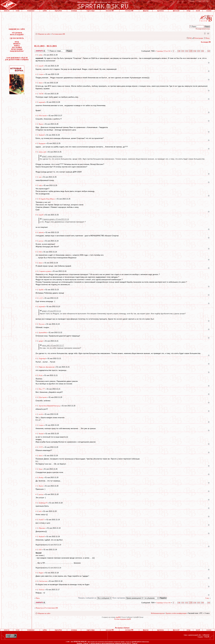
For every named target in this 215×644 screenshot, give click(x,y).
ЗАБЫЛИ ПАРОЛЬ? (17, 51)
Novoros (42, 324)
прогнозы (160, 11)
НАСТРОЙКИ (17, 47)
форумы (145, 11)
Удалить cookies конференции (176, 613)
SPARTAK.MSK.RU (80, 642)
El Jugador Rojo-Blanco (47, 199)
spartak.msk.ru (137, 642)
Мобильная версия (204, 33)
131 (182, 51)
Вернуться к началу (208, 62)
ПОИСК (17, 45)
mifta (40, 55)
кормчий (42, 102)
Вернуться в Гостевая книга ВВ (47, 608)
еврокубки (58, 11)
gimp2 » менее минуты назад (52, 156)
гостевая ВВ (129, 11)
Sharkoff (42, 135)
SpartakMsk (43, 332)
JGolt (40, 375)
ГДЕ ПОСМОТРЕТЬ (17, 38)
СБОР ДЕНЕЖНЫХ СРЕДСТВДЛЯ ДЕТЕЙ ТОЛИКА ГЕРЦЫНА (17, 59)
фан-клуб (176, 11)
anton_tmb (42, 152)
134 (194, 51)
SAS (40, 252)
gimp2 (41, 341)
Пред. (38, 598)
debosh (41, 232)
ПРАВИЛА (16, 44)
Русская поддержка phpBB (122, 619)
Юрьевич (42, 528)
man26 (41, 66)
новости (6, 11)
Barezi (41, 124)
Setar (40, 469)
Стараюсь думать (45, 271)
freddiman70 (43, 503)
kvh (40, 511)
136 (202, 51)
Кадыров (42, 143)
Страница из (163, 51)
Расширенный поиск (203, 29)
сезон (17, 11)
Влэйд (41, 477)
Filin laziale (43, 115)
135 (198, 51)
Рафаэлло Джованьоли (46, 367)
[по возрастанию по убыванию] (155, 598)
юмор (188, 11)
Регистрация (198, 38)
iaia (40, 177)
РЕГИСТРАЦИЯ (16, 49)
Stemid (41, 434)
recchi (41, 414)
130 (179, 51)
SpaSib (41, 290)
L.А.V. (41, 298)
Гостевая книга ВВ (58, 34)
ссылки (208, 11)
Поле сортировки (119, 598)
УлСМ (41, 94)
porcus (41, 241)
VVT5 (41, 447)
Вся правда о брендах (122, 628)
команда (74, 11)
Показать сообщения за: (87, 598)
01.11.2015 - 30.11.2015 (45, 46)
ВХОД (17, 42)
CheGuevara (43, 581)
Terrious (41, 590)
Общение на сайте (44, 34)
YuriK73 (42, 520)
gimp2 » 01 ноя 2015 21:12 (51, 311)
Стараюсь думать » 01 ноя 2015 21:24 (55, 219)
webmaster (205, 635)
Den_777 (42, 389)
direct (41, 83)
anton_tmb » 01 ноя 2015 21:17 (53, 345)
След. (207, 598)
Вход (207, 38)
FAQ (190, 38)
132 (186, 51)
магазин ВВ (110, 11)
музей (198, 11)
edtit (40, 185)
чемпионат (30, 11)
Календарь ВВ (206, 42)
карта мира (91, 11)
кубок (45, 11)
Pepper (41, 573)
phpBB (118, 617)
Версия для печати (208, 33)
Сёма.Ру (206, 637)
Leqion (41, 74)
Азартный (42, 358)
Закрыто (37, 50)
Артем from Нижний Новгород (49, 406)
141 (208, 51)
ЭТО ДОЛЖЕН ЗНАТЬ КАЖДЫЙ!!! (17, 34)
